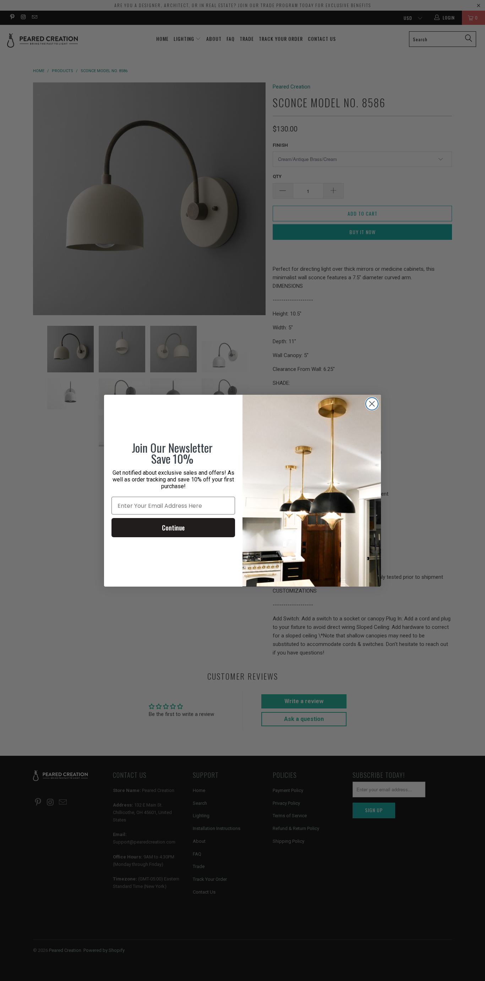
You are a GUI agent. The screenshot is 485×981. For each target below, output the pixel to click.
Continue (173, 527)
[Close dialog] (372, 404)
